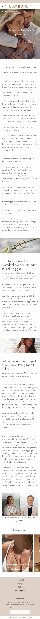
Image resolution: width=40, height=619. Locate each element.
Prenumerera (20, 612)
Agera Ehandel (17, 617)
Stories (11, 12)
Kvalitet (20, 587)
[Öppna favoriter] (34, 6)
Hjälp (20, 584)
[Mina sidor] (31, 6)
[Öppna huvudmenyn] (2, 6)
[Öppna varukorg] (37, 6)
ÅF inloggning (20, 590)
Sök (6, 6)
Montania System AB (27, 617)
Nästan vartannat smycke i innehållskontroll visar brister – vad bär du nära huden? (17, 567)
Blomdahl (4, 12)
